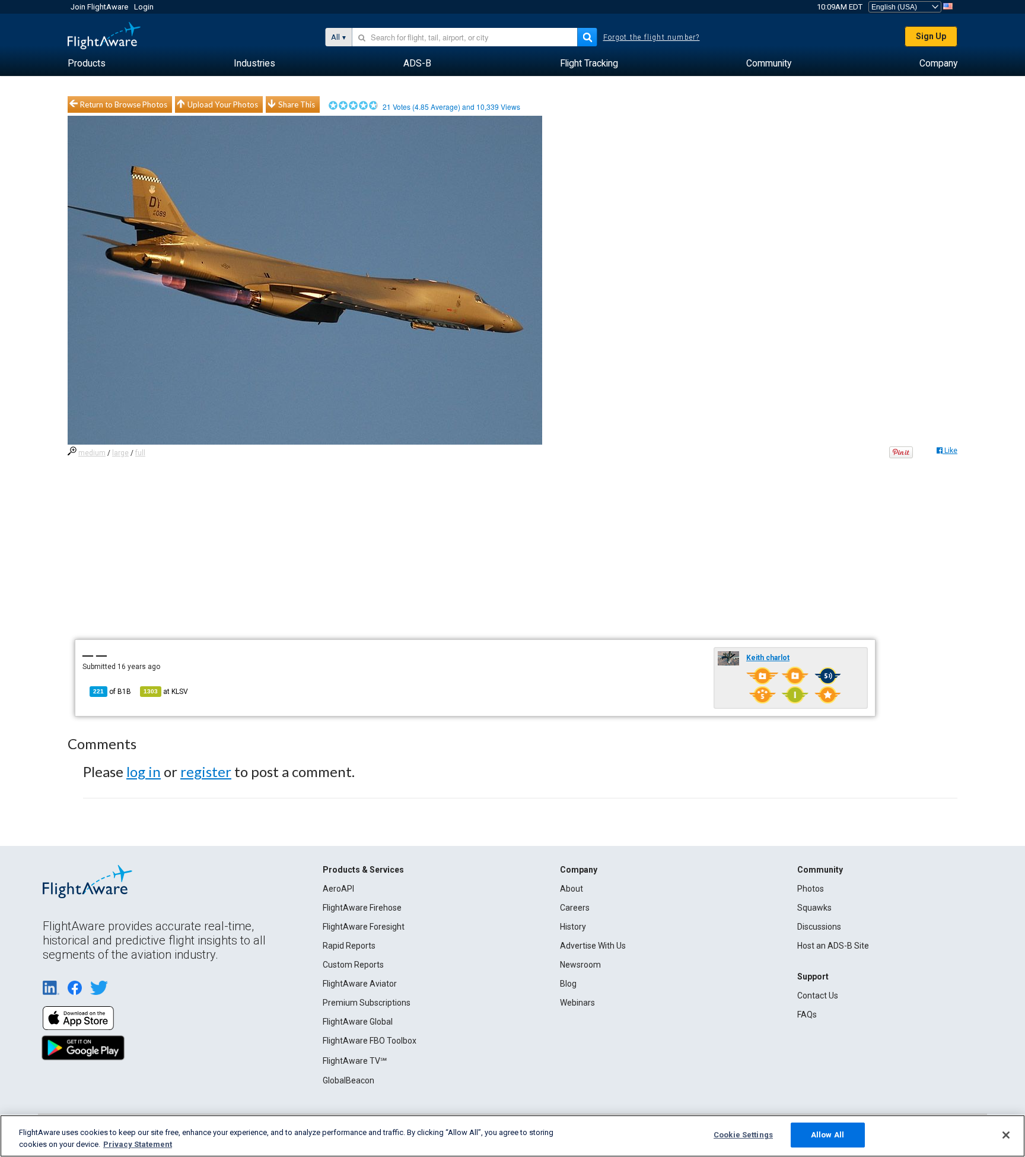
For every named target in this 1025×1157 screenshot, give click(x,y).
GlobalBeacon (348, 1080)
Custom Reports (353, 964)
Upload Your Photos (222, 104)
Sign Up (931, 36)
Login (144, 6)
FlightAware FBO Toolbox (369, 1040)
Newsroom (580, 964)
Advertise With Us (593, 945)
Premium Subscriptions (366, 1002)
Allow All (827, 1134)
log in (143, 771)
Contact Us (817, 995)
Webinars (577, 1002)
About (571, 888)
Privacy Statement (137, 1144)
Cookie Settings (743, 1134)
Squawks (814, 907)
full (140, 453)
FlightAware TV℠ (355, 1061)
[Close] (1006, 1135)
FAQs (807, 1014)
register (205, 771)
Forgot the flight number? (651, 37)
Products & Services (363, 869)
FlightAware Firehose (362, 907)
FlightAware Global (358, 1021)
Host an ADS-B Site (833, 945)
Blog (568, 983)
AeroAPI (338, 888)
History (573, 926)
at (166, 691)
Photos (810, 888)
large (120, 453)
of (112, 691)
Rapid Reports (349, 945)
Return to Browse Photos (123, 104)
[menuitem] (87, 63)
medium (92, 453)
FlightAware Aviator (360, 983)
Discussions (819, 926)
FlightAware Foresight (364, 926)
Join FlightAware (99, 6)
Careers (575, 907)
